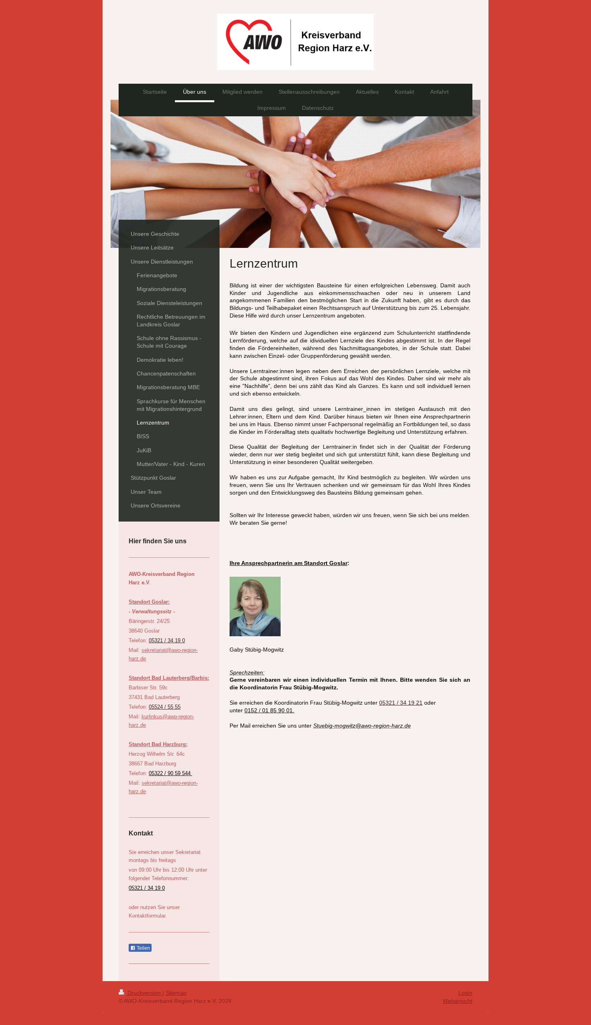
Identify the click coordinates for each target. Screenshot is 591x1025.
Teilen (142, 948)
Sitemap (176, 993)
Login (465, 993)
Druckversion (144, 993)
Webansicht (457, 1001)
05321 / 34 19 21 (401, 702)
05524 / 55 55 (165, 707)
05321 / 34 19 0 (167, 640)
